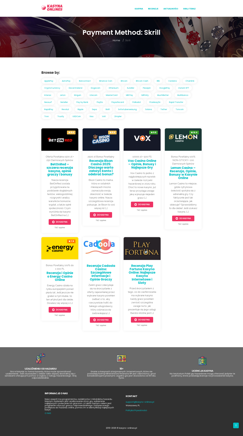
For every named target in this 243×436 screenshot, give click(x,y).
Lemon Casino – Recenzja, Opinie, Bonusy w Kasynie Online (183, 173)
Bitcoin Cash (142, 81)
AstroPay (66, 81)
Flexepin (147, 88)
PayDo (100, 102)
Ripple (80, 109)
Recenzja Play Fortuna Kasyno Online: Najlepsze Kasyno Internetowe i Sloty (142, 274)
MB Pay (129, 95)
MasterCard (111, 95)
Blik (158, 81)
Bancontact (85, 81)
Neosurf (48, 102)
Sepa (94, 109)
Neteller (64, 102)
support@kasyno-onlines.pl (140, 402)
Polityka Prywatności (136, 410)
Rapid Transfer (176, 102)
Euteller (130, 88)
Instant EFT (183, 88)
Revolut (65, 109)
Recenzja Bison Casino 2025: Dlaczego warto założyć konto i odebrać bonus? (101, 168)
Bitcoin (124, 81)
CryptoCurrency (52, 88)
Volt (104, 116)
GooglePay (164, 88)
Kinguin (77, 95)
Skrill (107, 109)
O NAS (48, 413)
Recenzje (153, 8)
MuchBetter (163, 95)
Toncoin (180, 109)
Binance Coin (105, 81)
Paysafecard (118, 102)
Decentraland (75, 88)
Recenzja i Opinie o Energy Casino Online (60, 276)
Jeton (63, 95)
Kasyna (139, 8)
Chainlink (189, 81)
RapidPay (48, 109)
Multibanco (182, 95)
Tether (163, 109)
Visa (91, 116)
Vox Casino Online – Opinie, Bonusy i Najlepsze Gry (142, 164)
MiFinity (145, 95)
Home (116, 40)
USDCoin (77, 116)
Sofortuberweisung (127, 109)
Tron (46, 116)
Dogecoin (95, 88)
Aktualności (170, 8)
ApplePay (48, 81)
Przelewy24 (154, 102)
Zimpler (118, 116)
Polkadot (136, 102)
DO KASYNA (61, 222)
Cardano (172, 81)
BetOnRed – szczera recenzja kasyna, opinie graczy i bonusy (60, 169)
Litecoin (93, 95)
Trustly (60, 116)
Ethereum (114, 88)
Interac (47, 95)
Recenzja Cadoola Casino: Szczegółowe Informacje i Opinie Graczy (101, 273)
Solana (148, 109)
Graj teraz (189, 8)
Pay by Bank (82, 102)
